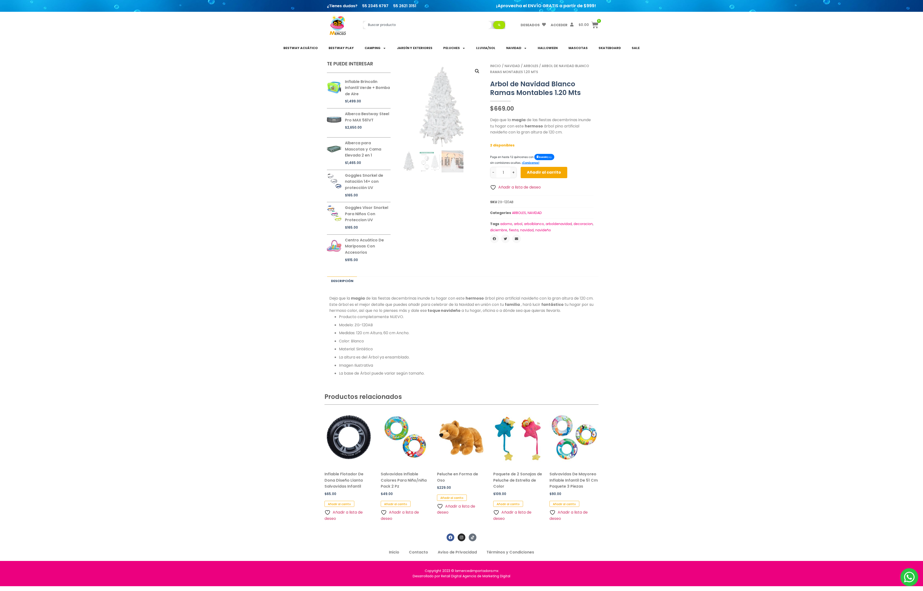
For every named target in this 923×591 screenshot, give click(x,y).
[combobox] (427, 25)
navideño (543, 230)
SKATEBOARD (610, 48)
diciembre (498, 230)
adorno (506, 223)
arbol (518, 223)
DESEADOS (530, 25)
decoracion (583, 223)
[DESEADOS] (544, 24)
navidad (527, 230)
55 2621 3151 (404, 6)
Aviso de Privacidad (457, 552)
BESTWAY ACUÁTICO (300, 48)
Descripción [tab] (342, 281)
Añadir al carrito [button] (339, 504)
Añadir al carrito (544, 172)
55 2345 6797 (375, 6)
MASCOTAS (578, 48)
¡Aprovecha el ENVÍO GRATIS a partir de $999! (546, 6)
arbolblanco (534, 223)
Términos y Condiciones (510, 552)
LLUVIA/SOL (485, 48)
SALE (636, 48)
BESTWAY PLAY (341, 48)
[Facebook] (450, 537)
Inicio (495, 65)
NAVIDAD (513, 48)
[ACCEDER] (572, 24)
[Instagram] (461, 537)
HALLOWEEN (548, 48)
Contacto (418, 552)
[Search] (499, 25)
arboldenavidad (559, 223)
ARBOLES (531, 65)
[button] (477, 71)
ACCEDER (559, 25)
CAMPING (372, 48)
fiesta (513, 230)
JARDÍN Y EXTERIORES (414, 48)
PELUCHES (451, 48)
